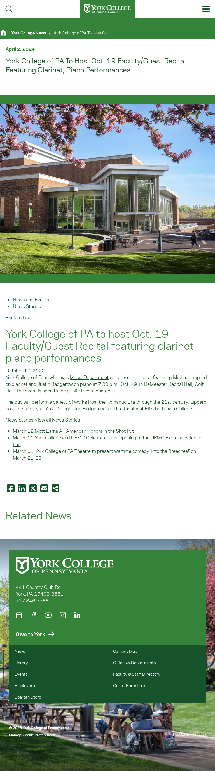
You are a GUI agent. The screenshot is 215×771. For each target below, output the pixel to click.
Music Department (89, 377)
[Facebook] (33, 615)
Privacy (200, 734)
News (20, 651)
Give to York (30, 634)
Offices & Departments (134, 662)
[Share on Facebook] (11, 488)
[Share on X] (33, 488)
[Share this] (56, 488)
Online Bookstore (129, 685)
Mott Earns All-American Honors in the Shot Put (84, 431)
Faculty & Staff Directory (136, 674)
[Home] (5, 32)
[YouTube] (48, 615)
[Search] (8, 8)
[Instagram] (62, 615)
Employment (26, 685)
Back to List (18, 317)
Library (21, 662)
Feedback (181, 734)
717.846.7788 (32, 600)
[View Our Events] (19, 615)
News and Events (31, 299)
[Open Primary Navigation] (206, 9)
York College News (28, 33)
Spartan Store (28, 697)
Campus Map (125, 651)
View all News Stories (57, 420)
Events (21, 674)
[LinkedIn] (77, 615)
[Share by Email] (44, 488)
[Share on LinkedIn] (22, 488)
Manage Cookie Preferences (32, 734)
